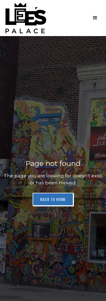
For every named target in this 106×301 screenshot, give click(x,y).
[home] (25, 18)
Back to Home (53, 199)
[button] (95, 18)
